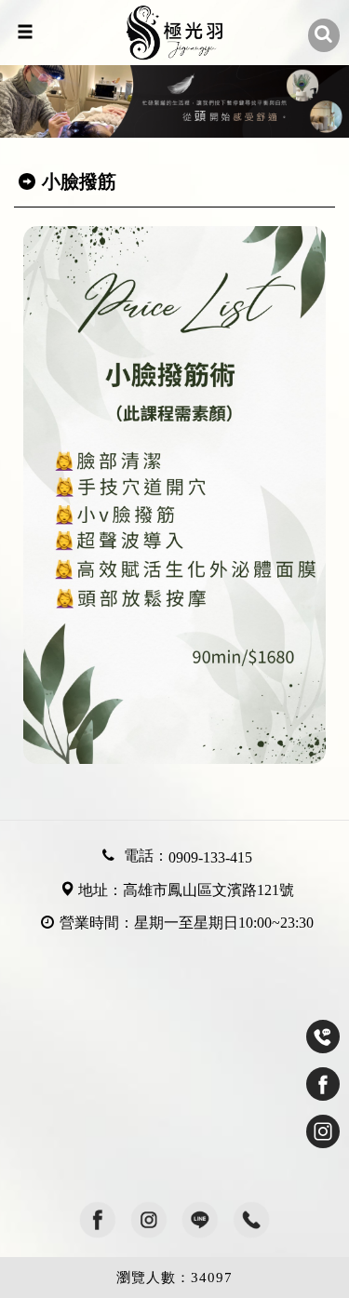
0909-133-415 (210, 857)
